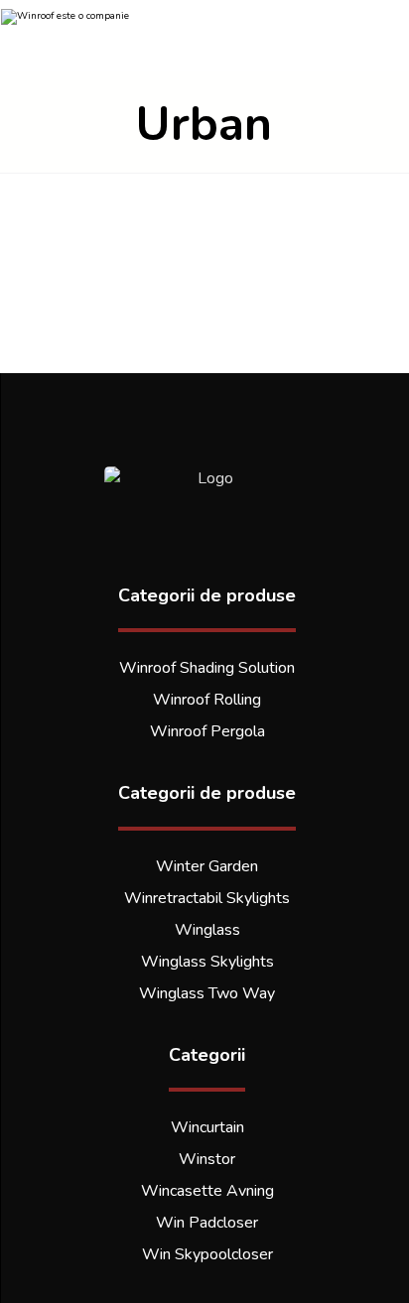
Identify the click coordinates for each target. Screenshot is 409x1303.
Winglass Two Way (207, 993)
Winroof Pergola (207, 731)
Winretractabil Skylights (207, 898)
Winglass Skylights (207, 962)
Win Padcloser (207, 1223)
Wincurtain (207, 1127)
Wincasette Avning (207, 1191)
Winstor (207, 1159)
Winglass (207, 930)
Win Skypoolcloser (207, 1254)
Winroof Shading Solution (207, 668)
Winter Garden (207, 866)
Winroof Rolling (207, 700)
